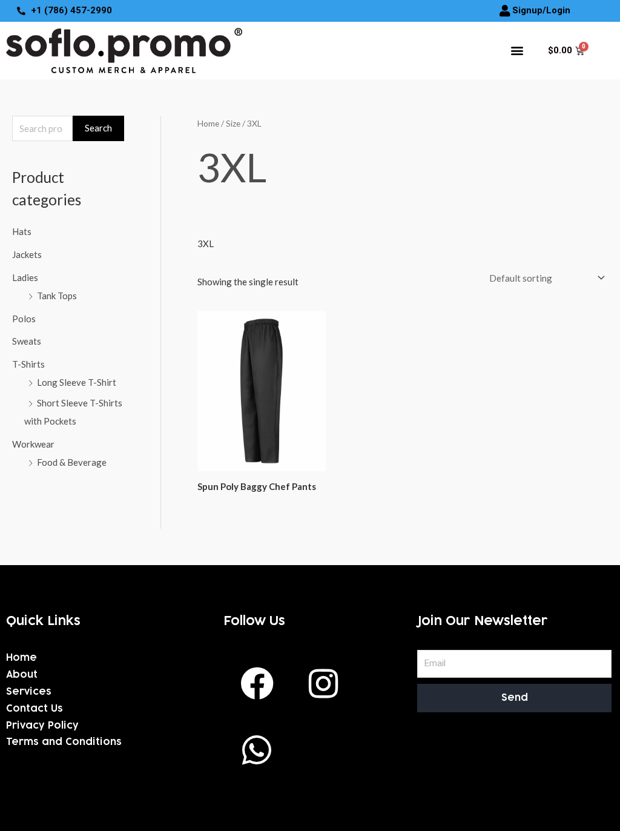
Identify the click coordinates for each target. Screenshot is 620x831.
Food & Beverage (72, 462)
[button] (517, 51)
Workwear (33, 444)
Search (98, 127)
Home (208, 123)
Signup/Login (541, 10)
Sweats (26, 341)
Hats (21, 231)
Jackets (27, 254)
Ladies (25, 277)
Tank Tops (57, 295)
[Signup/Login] (505, 11)
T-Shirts (28, 364)
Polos (24, 318)
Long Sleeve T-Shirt (76, 382)
